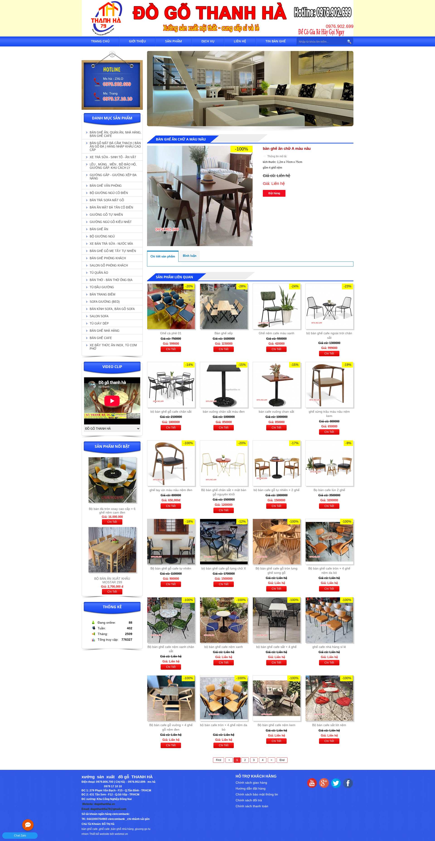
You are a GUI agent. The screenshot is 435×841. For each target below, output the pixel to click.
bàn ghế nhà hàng (122, 829)
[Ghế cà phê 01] (171, 306)
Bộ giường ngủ (102, 236)
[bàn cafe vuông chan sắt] (276, 385)
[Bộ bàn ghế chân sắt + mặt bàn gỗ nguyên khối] (223, 463)
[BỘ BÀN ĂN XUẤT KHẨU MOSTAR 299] (112, 504)
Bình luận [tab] (189, 255)
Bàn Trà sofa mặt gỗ (107, 200)
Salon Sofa (99, 316)
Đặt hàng (274, 193)
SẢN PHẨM (173, 41)
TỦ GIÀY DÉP (99, 323)
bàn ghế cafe (90, 829)
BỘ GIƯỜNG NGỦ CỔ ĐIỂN (109, 193)
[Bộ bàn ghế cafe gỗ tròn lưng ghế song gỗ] (276, 542)
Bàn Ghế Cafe (101, 338)
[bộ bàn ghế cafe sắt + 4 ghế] (276, 620)
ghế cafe (104, 829)
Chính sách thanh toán (252, 806)
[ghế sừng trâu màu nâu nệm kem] (329, 385)
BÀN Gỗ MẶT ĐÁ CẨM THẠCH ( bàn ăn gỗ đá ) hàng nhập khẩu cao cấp (115, 146)
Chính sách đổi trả (249, 800)
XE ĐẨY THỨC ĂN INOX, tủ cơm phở (113, 347)
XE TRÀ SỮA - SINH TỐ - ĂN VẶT (113, 157)
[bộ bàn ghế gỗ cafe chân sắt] (171, 385)
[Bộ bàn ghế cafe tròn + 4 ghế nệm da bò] (329, 542)
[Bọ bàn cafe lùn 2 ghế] (329, 463)
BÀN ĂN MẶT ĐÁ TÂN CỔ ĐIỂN (111, 207)
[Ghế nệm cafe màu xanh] (276, 306)
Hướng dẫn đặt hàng (251, 788)
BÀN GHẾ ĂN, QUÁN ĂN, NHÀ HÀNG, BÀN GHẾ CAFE (115, 134)
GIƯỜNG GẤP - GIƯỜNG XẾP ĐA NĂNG (113, 176)
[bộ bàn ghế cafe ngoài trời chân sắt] (329, 306)
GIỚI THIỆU (137, 41)
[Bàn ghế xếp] (223, 306)
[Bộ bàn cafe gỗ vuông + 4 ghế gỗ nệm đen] (171, 698)
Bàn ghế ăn (99, 229)
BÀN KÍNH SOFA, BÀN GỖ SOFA (112, 309)
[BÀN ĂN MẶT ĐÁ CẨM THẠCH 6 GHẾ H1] (112, 574)
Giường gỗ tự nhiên (106, 214)
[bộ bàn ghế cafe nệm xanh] (223, 620)
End (282, 760)
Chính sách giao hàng (251, 782)
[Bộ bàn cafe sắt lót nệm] (329, 698)
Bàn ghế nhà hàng (104, 330)
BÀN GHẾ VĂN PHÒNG (106, 185)
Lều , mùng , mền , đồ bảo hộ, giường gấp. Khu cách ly (113, 166)
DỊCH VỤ (207, 41)
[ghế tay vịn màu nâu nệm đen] (171, 463)
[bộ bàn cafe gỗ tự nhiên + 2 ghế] (276, 463)
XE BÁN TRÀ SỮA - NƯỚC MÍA (111, 243)
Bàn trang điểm (102, 294)
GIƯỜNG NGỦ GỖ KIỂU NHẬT (111, 222)
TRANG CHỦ (100, 41)
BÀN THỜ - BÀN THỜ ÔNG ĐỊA (111, 280)
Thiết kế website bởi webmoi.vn (108, 834)
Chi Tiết (112, 522)
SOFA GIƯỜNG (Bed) (105, 301)
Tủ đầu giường (102, 287)
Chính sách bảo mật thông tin (257, 794)
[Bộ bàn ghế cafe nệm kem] (276, 698)
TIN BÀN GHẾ (276, 41)
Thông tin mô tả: (277, 156)
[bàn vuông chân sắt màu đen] (223, 385)
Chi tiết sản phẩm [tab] (162, 256)
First (218, 760)
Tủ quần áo (99, 272)
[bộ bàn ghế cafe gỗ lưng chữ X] (223, 542)
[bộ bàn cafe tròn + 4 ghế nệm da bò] (223, 698)
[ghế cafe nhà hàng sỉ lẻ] (329, 620)
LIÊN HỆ (240, 41)
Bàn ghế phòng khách (108, 258)
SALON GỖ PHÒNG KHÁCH (109, 265)
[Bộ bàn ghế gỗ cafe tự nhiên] (171, 542)
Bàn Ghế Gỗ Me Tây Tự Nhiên (113, 251)
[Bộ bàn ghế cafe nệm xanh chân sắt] (171, 620)
